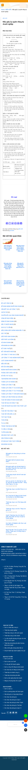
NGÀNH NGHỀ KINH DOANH (8, 369)
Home (2, 9)
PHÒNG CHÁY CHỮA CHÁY (8, 372)
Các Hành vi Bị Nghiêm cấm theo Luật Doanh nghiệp (16, 523)
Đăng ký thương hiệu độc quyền (13, 681)
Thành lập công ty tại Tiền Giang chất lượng (16, 502)
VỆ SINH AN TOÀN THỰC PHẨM (10, 441)
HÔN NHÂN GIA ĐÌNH (7, 345)
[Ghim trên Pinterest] (18, 223)
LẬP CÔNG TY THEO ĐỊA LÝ (8, 354)
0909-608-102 (19, 549)
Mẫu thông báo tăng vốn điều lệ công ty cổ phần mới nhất (8, 247)
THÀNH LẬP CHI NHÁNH (8, 382)
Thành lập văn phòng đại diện (12, 675)
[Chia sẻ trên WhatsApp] (7, 223)
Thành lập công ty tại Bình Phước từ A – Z (16, 489)
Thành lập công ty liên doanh (12, 635)
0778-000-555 (10, 549)
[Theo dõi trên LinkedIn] (13, 712)
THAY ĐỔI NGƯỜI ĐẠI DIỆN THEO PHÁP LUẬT (14, 406)
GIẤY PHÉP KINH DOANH (8, 336)
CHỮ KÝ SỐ (4, 312)
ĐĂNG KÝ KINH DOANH (7, 321)
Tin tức (3, 423)
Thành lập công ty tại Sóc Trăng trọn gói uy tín (16, 509)
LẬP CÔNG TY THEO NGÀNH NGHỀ (10, 357)
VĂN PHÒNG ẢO (5, 438)
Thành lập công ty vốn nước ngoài (13, 633)
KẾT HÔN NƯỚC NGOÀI (7, 351)
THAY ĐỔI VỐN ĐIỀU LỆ (7, 414)
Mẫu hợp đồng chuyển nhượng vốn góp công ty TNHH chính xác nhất (20, 283)
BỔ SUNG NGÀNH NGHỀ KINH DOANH (11, 306)
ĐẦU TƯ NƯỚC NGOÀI (7, 324)
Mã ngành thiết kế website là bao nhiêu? (15, 460)
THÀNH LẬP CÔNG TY (7, 385)
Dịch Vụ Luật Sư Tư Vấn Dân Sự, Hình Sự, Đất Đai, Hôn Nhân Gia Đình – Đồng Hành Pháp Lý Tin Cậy (16, 482)
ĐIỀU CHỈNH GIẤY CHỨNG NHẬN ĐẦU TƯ (12, 330)
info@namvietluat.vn (6, 553)
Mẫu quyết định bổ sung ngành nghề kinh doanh (8, 282)
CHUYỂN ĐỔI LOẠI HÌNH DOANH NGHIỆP (12, 315)
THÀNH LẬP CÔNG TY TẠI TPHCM (10, 391)
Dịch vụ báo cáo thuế (10, 661)
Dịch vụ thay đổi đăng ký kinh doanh (14, 667)
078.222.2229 (9, 555)
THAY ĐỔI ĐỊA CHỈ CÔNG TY (9, 403)
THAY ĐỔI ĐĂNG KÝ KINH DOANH (10, 400)
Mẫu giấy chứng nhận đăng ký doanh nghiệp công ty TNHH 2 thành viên (20, 248)
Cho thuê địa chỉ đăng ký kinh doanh (14, 669)
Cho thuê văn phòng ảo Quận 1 (12, 700)
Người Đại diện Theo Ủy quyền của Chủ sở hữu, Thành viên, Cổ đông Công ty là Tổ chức (16, 531)
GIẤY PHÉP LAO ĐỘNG (7, 339)
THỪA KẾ (3, 420)
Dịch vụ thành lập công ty (11, 627)
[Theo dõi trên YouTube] (16, 712)
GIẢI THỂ (3, 333)
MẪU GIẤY (8, 9)
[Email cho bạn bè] (15, 223)
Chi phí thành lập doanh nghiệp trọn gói (14, 650)
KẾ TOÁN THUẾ (5, 348)
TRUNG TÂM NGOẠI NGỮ (8, 426)
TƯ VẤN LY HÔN (5, 429)
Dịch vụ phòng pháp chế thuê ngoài (13, 691)
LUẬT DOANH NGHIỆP (7, 360)
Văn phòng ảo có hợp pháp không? (13, 694)
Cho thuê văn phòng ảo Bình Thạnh (13, 702)
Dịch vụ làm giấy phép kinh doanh (13, 678)
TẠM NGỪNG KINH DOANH (8, 379)
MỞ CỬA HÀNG (5, 366)
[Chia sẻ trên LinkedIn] (21, 223)
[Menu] (2, 5)
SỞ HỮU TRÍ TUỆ (6, 375)
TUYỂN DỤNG (5, 432)
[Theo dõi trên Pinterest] (10, 712)
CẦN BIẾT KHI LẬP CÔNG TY (9, 309)
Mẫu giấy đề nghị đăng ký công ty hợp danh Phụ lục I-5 (20, 265)
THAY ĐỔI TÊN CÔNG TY (8, 411)
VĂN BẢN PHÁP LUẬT (7, 435)
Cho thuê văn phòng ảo (10, 697)
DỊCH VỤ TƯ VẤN (6, 327)
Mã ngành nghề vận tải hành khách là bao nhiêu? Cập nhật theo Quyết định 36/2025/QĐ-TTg (16, 468)
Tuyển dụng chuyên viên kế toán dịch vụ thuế (16, 475)
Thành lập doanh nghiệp (10, 630)
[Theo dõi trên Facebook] (7, 712)
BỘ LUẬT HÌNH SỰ (6, 303)
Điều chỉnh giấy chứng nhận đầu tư (13, 648)
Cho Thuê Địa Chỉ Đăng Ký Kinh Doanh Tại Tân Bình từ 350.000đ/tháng (16, 496)
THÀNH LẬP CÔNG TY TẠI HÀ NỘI (10, 388)
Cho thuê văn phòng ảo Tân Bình (13, 705)
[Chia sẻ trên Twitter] (12, 223)
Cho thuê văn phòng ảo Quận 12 (12, 708)
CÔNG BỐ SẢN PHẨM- (7, 318)
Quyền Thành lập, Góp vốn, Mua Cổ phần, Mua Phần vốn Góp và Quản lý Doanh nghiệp (15, 516)
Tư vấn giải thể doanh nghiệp (12, 664)
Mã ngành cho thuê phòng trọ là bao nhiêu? (15, 454)
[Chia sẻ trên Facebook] (9, 223)
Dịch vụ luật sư (8, 688)
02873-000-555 (5, 551)
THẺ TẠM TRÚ (5, 417)
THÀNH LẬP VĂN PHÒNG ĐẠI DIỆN (11, 397)
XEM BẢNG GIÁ (5, 444)
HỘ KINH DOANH (6, 342)
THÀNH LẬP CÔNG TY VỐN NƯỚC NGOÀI (12, 394)
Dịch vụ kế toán (8, 658)
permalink (12, 230)
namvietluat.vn (19, 553)
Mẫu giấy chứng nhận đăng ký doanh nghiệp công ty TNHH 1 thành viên (8, 266)
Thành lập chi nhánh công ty (11, 672)
